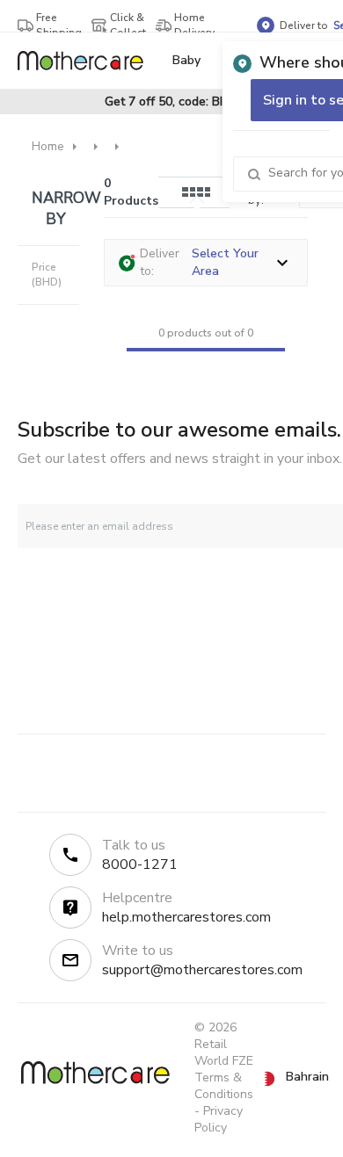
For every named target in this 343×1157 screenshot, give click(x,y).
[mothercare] (87, 60)
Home (48, 146)
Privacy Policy (218, 1119)
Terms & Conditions (223, 1086)
